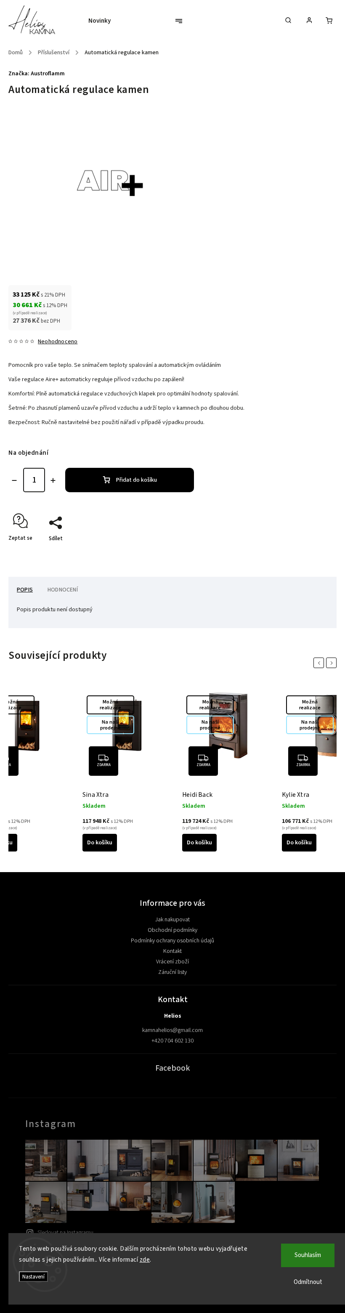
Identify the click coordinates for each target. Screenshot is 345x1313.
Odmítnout (308, 1282)
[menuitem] (103, 21)
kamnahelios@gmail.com (172, 1030)
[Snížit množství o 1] (14, 480)
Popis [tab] (25, 590)
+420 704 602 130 (172, 1041)
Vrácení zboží (172, 962)
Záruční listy (172, 972)
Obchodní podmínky (172, 930)
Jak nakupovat (172, 919)
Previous (320, 663)
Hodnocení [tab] (63, 590)
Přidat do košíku (136, 480)
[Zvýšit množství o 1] (53, 480)
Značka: (36, 73)
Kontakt (172, 951)
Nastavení (33, 1277)
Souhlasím (308, 1255)
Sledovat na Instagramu (65, 1232)
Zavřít (310, 553)
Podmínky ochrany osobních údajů (172, 940)
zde (145, 1259)
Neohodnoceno (57, 342)
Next (333, 663)
